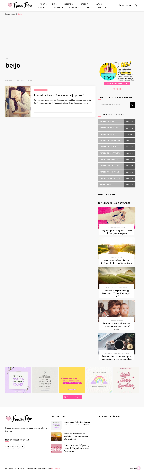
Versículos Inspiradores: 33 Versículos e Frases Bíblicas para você (117, 293)
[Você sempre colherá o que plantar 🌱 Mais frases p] (18, 380)
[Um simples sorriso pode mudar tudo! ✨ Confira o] (99, 380)
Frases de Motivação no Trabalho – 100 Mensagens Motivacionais (76, 436)
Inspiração (69, 4)
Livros (99, 4)
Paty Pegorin (55, 468)
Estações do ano (110, 353)
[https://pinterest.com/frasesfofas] (17, 446)
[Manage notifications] (139, 468)
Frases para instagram (116, 227)
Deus (54, 4)
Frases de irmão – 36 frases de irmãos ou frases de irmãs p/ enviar (116, 326)
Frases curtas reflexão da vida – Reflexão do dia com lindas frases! (116, 262)
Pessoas (41, 7)
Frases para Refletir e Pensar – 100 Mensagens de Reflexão (78, 423)
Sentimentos (73, 7)
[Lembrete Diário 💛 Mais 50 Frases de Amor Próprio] (126, 380)
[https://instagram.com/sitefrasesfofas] (12, 446)
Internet (84, 4)
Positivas (57, 7)
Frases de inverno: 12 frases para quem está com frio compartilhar (117, 357)
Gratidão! (134, 468)
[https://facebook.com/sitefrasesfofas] (8, 446)
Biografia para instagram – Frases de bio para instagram (116, 232)
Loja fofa (102, 7)
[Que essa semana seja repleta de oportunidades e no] (45, 380)
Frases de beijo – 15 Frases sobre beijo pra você (59, 95)
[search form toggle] (136, 5)
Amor (42, 4)
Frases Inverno (123, 353)
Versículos (123, 287)
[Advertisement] (72, 33)
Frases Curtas (116, 257)
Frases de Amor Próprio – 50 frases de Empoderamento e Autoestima (77, 448)
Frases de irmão (117, 320)
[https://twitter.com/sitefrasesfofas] (22, 446)
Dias (88, 7)
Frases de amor (41, 90)
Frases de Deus (112, 287)
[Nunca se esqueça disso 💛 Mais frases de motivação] (72, 380)
